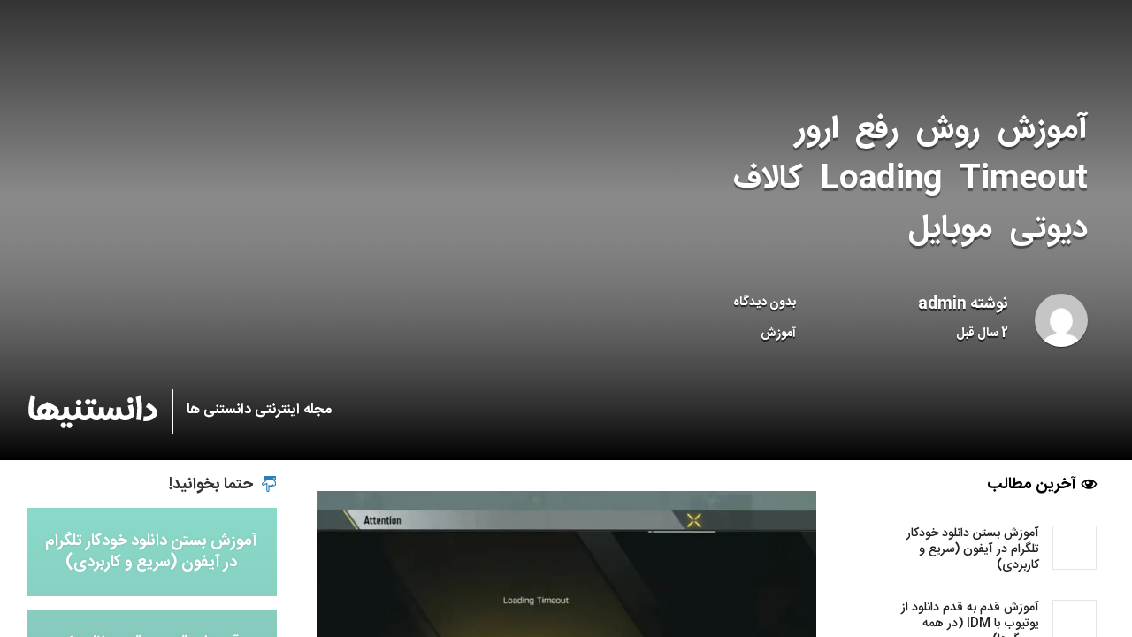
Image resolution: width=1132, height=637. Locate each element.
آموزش (778, 333)
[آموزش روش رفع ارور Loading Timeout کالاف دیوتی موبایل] (566, 616)
